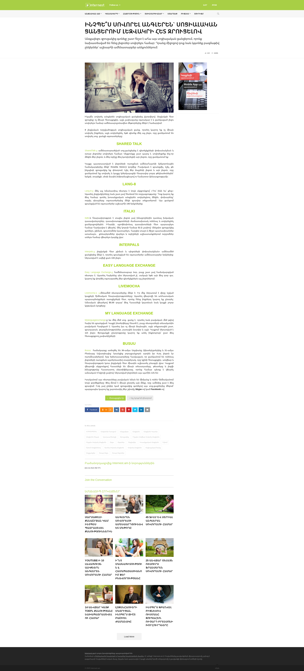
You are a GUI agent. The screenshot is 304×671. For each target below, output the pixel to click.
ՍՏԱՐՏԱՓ (172, 13)
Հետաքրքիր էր (116, 398)
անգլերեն (136, 432)
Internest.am (90, 653)
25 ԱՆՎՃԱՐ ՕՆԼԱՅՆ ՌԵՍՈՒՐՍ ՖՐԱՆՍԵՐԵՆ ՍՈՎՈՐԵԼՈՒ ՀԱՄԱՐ (159, 566)
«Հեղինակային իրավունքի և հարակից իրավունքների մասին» (119, 656)
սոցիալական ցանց (153, 448)
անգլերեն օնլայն (92, 437)
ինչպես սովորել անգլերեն (96, 442)
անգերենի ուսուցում (108, 432)
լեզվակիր (132, 442)
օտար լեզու (103, 453)
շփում (165, 442)
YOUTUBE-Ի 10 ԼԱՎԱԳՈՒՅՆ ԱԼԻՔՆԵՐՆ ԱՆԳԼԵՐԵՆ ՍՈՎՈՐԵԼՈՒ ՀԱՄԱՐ (98, 567)
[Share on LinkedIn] (141, 409)
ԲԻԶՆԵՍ (185, 13)
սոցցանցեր (90, 453)
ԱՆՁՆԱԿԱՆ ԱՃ (92, 13)
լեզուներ (121, 442)
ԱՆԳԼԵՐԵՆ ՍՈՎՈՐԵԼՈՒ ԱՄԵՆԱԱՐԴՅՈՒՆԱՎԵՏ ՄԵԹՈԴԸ (129, 522)
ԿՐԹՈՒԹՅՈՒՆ (91, 432)
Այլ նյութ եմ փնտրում (141, 398)
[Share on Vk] (116, 409)
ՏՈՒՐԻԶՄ (199, 13)
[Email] (147, 409)
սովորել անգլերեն (135, 448)
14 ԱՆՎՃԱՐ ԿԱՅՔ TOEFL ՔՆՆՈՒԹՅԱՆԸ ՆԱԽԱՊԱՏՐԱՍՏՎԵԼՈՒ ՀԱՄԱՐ (99, 612)
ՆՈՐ (205, 5)
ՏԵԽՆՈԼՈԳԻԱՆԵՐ (153, 13)
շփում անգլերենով (93, 448)
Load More (129, 636)
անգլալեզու (124, 432)
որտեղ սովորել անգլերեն (114, 448)
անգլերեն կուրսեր (151, 432)
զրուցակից (124, 437)
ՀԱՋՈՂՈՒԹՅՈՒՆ (131, 13)
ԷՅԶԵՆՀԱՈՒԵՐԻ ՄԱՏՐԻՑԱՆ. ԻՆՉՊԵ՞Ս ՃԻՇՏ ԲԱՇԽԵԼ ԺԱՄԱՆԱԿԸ (126, 614)
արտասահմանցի (109, 437)
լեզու (112, 442)
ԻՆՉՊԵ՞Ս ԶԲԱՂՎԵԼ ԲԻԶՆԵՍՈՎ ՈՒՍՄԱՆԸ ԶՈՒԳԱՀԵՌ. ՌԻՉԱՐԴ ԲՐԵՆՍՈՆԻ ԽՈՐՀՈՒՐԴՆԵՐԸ (159, 616)
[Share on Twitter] (135, 409)
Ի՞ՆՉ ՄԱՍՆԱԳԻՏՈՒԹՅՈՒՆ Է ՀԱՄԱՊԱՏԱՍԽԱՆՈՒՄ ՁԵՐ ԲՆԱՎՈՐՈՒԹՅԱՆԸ (128, 569)
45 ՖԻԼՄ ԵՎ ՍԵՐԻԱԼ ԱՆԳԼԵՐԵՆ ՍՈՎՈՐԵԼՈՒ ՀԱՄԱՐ (159, 520)
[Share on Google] (122, 409)
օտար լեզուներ (118, 453)
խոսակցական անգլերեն (149, 442)
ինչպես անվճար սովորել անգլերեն (146, 437)
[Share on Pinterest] (128, 409)
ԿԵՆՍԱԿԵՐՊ (111, 13)
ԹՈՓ (214, 5)
